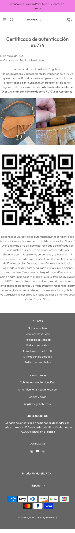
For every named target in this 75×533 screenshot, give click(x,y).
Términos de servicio (37, 334)
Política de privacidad (38, 339)
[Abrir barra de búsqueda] (12, 19)
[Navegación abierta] (4, 19)
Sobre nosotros (37, 328)
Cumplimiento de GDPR (37, 351)
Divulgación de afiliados (37, 356)
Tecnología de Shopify (46, 517)
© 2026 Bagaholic (26, 517)
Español (36, 485)
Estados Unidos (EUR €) (36, 473)
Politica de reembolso (37, 362)
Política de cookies (37, 345)
